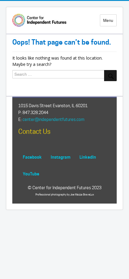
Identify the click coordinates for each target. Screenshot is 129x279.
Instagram (60, 157)
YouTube (31, 173)
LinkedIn (88, 157)
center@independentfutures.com (53, 119)
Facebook (32, 157)
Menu (108, 20)
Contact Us (34, 131)
